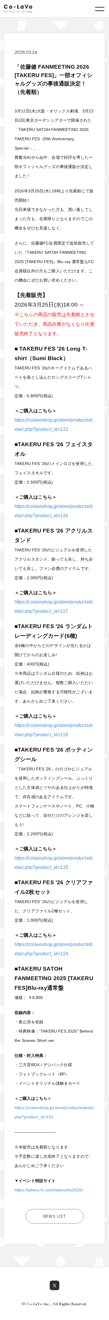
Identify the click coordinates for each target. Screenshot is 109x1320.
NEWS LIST (54, 1216)
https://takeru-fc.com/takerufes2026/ (49, 1190)
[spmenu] (99, 8)
